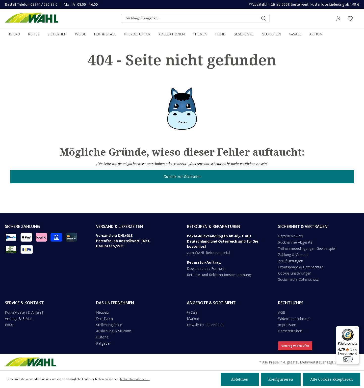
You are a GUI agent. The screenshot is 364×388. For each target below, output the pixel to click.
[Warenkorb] (357, 18)
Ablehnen (239, 379)
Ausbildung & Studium (113, 331)
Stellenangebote (109, 324)
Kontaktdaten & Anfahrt (24, 312)
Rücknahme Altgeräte (295, 242)
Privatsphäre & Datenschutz (300, 267)
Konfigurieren (280, 379)
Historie (102, 337)
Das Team (104, 318)
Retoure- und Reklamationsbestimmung (219, 274)
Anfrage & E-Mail (18, 318)
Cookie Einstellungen (294, 273)
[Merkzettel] (350, 18)
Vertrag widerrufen (295, 346)
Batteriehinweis (290, 236)
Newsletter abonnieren (205, 324)
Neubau (102, 312)
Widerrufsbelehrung (293, 318)
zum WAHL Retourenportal (208, 252)
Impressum (287, 324)
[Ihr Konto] (338, 18)
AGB (281, 312)
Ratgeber (103, 343)
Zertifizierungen (290, 260)
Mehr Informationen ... (135, 379)
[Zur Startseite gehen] (31, 18)
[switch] (348, 359)
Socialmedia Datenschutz (298, 279)
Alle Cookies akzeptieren (331, 379)
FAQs (9, 324)
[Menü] (356, 329)
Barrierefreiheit (290, 331)
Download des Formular (206, 268)
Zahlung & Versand (293, 254)
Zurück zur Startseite (182, 176)
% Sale (192, 312)
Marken (193, 318)
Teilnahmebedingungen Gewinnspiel (307, 248)
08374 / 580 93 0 (43, 4)
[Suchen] (263, 18)
